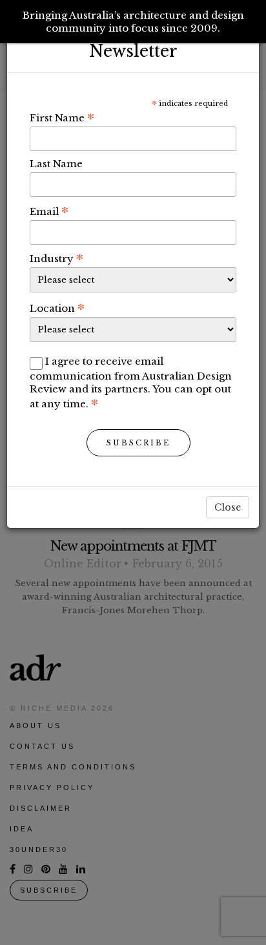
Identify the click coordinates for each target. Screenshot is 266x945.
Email (49, 211)
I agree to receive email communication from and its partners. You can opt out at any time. (131, 382)
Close (227, 507)
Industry (56, 258)
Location (57, 308)
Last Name (56, 164)
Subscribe (138, 442)
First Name (62, 117)
